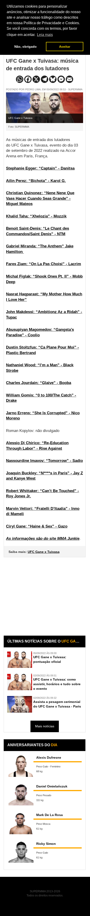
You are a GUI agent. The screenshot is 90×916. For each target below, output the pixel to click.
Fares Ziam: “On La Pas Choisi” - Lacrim (43, 264)
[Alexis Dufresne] (21, 766)
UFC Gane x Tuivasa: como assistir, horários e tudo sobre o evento (57, 684)
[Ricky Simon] (21, 852)
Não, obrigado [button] (25, 46)
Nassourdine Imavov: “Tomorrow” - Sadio (44, 460)
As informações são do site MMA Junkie (42, 538)
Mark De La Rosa (49, 815)
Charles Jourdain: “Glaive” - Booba (38, 383)
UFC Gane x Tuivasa (44, 552)
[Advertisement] (45, 593)
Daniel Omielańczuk (51, 786)
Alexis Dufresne (48, 757)
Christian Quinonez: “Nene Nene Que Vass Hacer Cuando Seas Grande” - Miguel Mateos (40, 198)
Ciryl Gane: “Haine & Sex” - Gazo (36, 526)
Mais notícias (44, 726)
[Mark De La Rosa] (21, 823)
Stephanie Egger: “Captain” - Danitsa (40, 168)
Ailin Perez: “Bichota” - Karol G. (36, 181)
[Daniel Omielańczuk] (21, 795)
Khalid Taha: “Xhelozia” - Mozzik (36, 216)
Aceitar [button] (64, 46)
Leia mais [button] (45, 35)
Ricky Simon (46, 844)
